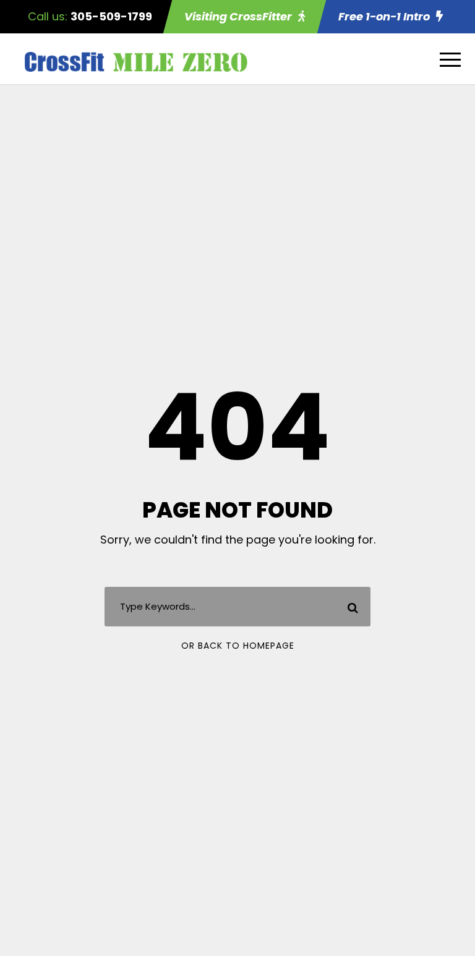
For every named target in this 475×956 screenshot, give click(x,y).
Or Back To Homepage (237, 645)
